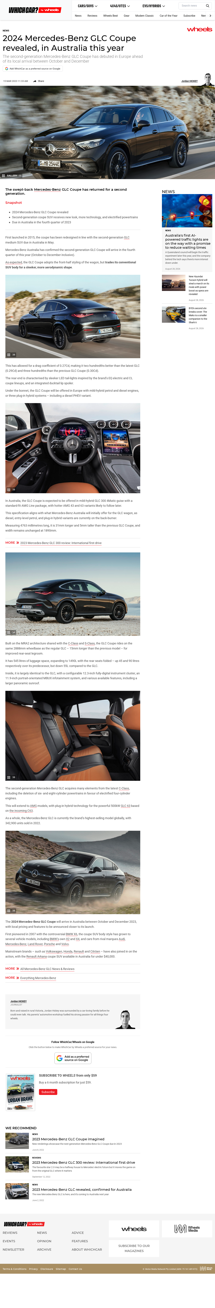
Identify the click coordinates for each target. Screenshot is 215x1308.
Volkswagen (54, 951)
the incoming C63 (21, 810)
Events (9, 1241)
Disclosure (47, 1268)
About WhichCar (87, 1249)
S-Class (90, 643)
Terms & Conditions (15, 1268)
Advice (78, 1233)
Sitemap (61, 1268)
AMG (33, 806)
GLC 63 (125, 806)
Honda (67, 951)
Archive (44, 1249)
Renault (79, 951)
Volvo (65, 944)
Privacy (33, 1268)
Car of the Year (168, 15)
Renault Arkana (36, 956)
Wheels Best (110, 15)
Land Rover (35, 944)
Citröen (95, 951)
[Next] (210, 16)
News (78, 15)
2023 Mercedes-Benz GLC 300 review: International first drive (61, 543)
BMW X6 (71, 934)
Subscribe (189, 15)
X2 (68, 939)
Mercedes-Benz (47, 190)
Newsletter (13, 1249)
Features (80, 1241)
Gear (126, 15)
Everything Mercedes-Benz (38, 978)
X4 (77, 939)
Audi (122, 939)
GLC (127, 237)
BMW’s (54, 939)
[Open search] (207, 6)
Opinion (44, 1241)
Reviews (92, 15)
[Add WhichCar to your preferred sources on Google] (72, 1058)
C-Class (73, 643)
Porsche (49, 944)
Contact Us (75, 1268)
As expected (13, 262)
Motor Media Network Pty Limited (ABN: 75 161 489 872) (171, 1269)
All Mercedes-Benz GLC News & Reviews (47, 969)
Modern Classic (144, 15)
